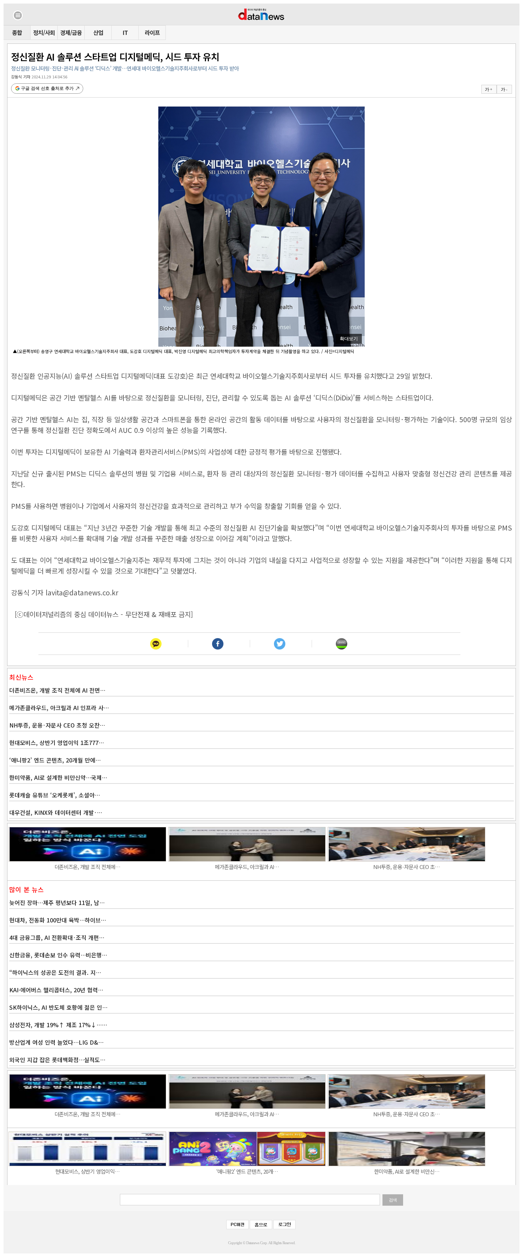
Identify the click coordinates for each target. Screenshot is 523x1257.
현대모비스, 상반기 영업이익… (87, 1171)
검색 (393, 1199)
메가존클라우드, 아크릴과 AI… (247, 867)
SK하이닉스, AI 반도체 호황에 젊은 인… (58, 1007)
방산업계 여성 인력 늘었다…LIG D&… (56, 1042)
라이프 (152, 32)
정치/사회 (44, 32)
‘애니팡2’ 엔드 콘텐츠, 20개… (247, 1171)
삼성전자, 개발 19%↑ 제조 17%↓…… (58, 1024)
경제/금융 (71, 32)
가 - (504, 89)
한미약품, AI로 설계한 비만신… (406, 1171)
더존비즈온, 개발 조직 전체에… (87, 867)
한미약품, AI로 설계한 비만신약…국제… (58, 777)
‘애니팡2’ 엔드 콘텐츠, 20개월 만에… (55, 760)
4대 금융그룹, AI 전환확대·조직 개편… (56, 937)
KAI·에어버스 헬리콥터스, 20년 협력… (56, 990)
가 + (488, 89)
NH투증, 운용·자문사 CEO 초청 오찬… (57, 725)
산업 (98, 32)
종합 (17, 32)
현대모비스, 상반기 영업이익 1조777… (56, 742)
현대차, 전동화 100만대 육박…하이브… (57, 920)
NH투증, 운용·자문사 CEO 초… (406, 867)
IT (125, 32)
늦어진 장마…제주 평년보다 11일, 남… (57, 902)
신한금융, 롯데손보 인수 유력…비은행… (58, 955)
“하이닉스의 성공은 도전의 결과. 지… (55, 972)
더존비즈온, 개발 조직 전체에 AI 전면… (57, 690)
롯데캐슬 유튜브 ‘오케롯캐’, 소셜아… (54, 795)
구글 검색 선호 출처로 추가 (47, 88)
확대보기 (349, 338)
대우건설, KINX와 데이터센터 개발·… (55, 812)
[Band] (341, 643)
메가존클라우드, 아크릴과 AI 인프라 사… (59, 707)
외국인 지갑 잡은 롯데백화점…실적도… (57, 1059)
